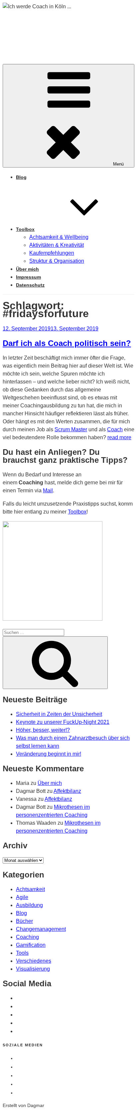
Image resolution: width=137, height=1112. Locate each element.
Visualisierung (33, 969)
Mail (48, 490)
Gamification (31, 945)
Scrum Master (71, 429)
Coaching (27, 937)
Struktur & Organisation (56, 261)
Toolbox (25, 229)
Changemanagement (41, 929)
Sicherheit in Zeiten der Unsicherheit (59, 714)
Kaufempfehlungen (51, 253)
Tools (22, 953)
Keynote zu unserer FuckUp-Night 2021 (62, 722)
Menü (118, 164)
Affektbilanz (67, 791)
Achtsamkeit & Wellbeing (58, 237)
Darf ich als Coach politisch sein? (67, 343)
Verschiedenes (33, 961)
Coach (115, 429)
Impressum (28, 277)
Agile (22, 897)
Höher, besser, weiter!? (43, 730)
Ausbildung (29, 905)
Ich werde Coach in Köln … (68, 30)
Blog (21, 177)
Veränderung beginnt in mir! (48, 754)
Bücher (24, 921)
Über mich (27, 269)
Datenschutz (30, 285)
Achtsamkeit (30, 889)
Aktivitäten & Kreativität (56, 245)
